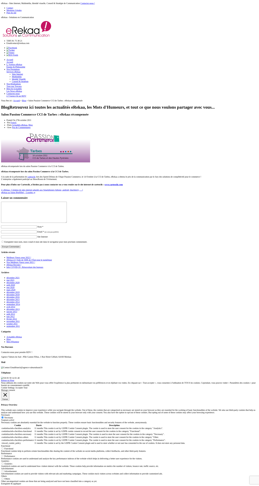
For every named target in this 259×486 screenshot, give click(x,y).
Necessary (8, 417)
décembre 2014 (13, 302)
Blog (24, 100)
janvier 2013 (11, 312)
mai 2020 (10, 287)
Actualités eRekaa (19, 125)
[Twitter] (10, 50)
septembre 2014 (13, 304)
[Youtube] (10, 52)
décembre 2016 (13, 297)
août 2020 (10, 285)
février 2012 (11, 319)
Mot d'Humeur (12, 342)
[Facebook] (11, 48)
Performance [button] (6, 453)
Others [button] (4, 476)
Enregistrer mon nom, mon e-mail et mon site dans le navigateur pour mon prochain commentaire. (45, 242)
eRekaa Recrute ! (13, 265)
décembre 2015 (13, 299)
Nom (40, 227)
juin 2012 (10, 316)
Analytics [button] (5, 461)
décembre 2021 (13, 278)
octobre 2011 (12, 324)
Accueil (16, 100)
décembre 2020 (13, 282)
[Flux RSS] (12, 55)
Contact (9, 8)
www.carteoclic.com (114, 184)
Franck (13, 122)
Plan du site (11, 13)
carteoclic (32, 177)
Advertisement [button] (7, 468)
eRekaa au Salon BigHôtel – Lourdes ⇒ (18, 192)
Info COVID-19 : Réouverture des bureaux (24, 267)
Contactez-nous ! (87, 3)
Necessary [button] (5, 415)
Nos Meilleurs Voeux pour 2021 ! (20, 262)
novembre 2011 (13, 321)
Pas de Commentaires (21, 127)
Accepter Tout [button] (21, 388)
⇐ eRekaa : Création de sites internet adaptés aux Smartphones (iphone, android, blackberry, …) (42, 190)
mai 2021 (10, 280)
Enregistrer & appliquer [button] (11, 483)
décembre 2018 (13, 295)
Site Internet (42, 237)
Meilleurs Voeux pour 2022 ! (18, 257)
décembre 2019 (13, 292)
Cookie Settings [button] (8, 388)
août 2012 (10, 314)
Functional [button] (5, 446)
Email (48, 232)
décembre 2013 (13, 309)
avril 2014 (10, 307)
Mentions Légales (14, 10)
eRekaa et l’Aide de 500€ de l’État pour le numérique (29, 260)
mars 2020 (10, 290)
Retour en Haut (7, 380)
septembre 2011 (13, 326)
